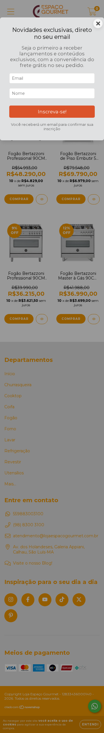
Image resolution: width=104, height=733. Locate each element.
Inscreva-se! (52, 112)
